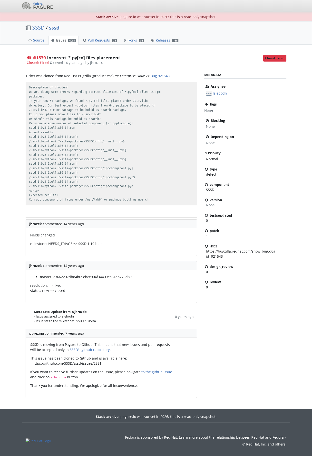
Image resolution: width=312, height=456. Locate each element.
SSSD (38, 27)
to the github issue (156, 372)
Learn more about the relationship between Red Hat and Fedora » (232, 437)
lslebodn (220, 93)
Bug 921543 (160, 76)
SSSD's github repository (90, 349)
